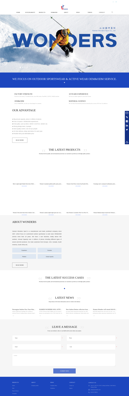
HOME (18, 12)
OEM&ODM (54, 12)
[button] (20, 67)
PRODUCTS (42, 12)
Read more (20, 159)
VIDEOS (90, 12)
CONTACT (102, 12)
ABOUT (66, 12)
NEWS (78, 12)
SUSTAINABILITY (30, 12)
